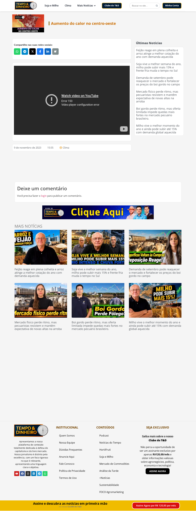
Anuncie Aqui (66, 456)
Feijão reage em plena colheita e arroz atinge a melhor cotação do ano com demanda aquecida (157, 53)
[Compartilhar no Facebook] (40, 51)
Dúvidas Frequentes (70, 449)
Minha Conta (172, 5)
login (44, 195)
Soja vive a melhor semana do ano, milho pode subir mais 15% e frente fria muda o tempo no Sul (158, 67)
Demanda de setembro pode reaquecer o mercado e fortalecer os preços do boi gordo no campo (158, 81)
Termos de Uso (68, 478)
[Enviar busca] (157, 6)
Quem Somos (67, 435)
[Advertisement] (159, 158)
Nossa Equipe (67, 442)
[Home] (26, 6)
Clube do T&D (112, 5)
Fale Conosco (66, 463)
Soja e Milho (52, 5)
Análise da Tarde (109, 471)
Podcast (104, 435)
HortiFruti (105, 449)
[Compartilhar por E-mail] (55, 51)
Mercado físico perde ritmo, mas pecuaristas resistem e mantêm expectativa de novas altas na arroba (157, 96)
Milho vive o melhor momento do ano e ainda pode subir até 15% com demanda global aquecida (157, 129)
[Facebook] (22, 473)
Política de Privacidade (72, 471)
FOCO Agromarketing (111, 492)
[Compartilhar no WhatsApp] (17, 51)
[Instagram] (28, 473)
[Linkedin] (33, 473)
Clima (68, 5)
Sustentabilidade (109, 485)
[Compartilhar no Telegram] (25, 51)
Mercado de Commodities (114, 463)
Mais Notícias (85, 5)
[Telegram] (39, 473)
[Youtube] (16, 473)
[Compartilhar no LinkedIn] (48, 51)
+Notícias (104, 478)
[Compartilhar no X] (32, 51)
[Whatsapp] (45, 473)
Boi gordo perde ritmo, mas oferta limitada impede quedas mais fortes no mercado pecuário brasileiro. (158, 113)
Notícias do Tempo (110, 442)
